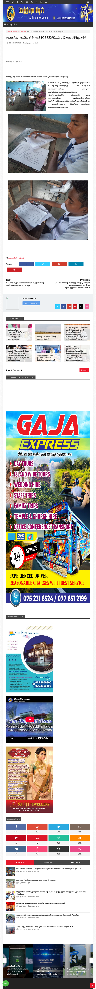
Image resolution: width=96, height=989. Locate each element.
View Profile (32, 303)
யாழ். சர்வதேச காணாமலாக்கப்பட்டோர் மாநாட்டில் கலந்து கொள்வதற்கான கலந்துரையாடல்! (16, 334)
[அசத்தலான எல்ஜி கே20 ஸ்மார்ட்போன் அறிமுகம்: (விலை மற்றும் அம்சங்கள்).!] (78, 961)
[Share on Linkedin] (76, 264)
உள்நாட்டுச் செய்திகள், (32, 43)
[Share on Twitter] (42, 264)
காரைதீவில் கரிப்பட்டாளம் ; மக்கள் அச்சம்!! (46, 338)
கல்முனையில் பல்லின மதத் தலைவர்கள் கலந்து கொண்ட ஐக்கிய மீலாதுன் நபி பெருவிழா (47, 915)
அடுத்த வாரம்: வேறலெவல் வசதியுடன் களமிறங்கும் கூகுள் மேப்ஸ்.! (48, 971)
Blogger (84, 370)
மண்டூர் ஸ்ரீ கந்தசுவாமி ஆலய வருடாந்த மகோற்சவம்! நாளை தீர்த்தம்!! (41, 903)
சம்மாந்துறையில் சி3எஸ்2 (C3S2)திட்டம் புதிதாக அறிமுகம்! (46, 37)
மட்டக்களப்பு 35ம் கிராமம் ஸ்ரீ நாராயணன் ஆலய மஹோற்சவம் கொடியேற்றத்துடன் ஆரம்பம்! (48, 868)
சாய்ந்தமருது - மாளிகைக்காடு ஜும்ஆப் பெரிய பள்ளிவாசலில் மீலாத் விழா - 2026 (44, 926)
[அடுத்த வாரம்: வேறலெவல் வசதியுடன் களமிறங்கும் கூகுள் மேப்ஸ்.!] (48, 961)
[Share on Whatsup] (14, 270)
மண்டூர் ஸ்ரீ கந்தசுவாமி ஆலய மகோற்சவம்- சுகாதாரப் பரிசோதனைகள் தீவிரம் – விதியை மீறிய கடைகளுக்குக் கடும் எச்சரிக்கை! (18, 355)
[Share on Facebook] (26, 264)
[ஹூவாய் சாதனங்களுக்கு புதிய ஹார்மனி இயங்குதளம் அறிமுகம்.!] (18, 961)
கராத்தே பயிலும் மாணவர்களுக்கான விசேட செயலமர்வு (36, 880)
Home (10, 31)
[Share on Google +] (59, 264)
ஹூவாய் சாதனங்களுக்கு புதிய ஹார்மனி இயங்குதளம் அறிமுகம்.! (17, 971)
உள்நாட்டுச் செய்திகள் (20, 31)
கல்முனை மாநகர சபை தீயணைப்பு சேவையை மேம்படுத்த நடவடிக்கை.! (46, 357)
